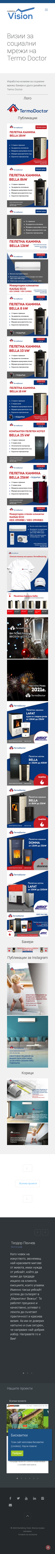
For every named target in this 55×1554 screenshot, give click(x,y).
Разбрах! (17, 1453)
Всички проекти (17, 1401)
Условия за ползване (27, 1534)
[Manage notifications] (48, 1547)
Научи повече (29, 1446)
